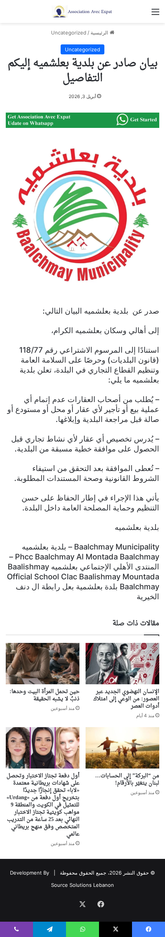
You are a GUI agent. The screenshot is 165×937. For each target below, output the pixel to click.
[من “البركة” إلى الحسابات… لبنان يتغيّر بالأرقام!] (122, 748)
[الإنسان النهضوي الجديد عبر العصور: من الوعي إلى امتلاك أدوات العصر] (122, 663)
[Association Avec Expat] (82, 11)
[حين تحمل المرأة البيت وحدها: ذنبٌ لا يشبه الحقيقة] (42, 663)
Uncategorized (68, 32)
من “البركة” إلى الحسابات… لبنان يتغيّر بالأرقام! (127, 779)
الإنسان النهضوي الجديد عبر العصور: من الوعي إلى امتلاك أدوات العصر (126, 699)
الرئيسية (100, 32)
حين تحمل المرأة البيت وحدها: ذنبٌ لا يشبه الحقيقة (44, 695)
